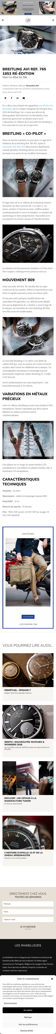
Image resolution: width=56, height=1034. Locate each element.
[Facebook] (11, 98)
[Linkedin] (17, 98)
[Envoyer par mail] (24, 98)
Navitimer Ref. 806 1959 (13, 147)
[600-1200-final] (28, 628)
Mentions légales (26, 1030)
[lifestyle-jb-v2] (28, 7)
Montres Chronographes (33, 89)
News (47, 89)
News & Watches (14, 92)
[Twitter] (5, 98)
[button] (52, 979)
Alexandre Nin (32, 85)
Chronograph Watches (12, 89)
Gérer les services (10, 1003)
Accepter (28, 1010)
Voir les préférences (28, 1024)
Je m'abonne (28, 927)
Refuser (28, 1017)
